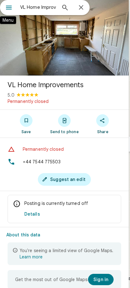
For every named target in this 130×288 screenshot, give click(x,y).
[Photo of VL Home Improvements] (64, 38)
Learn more (31, 257)
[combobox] (38, 7)
